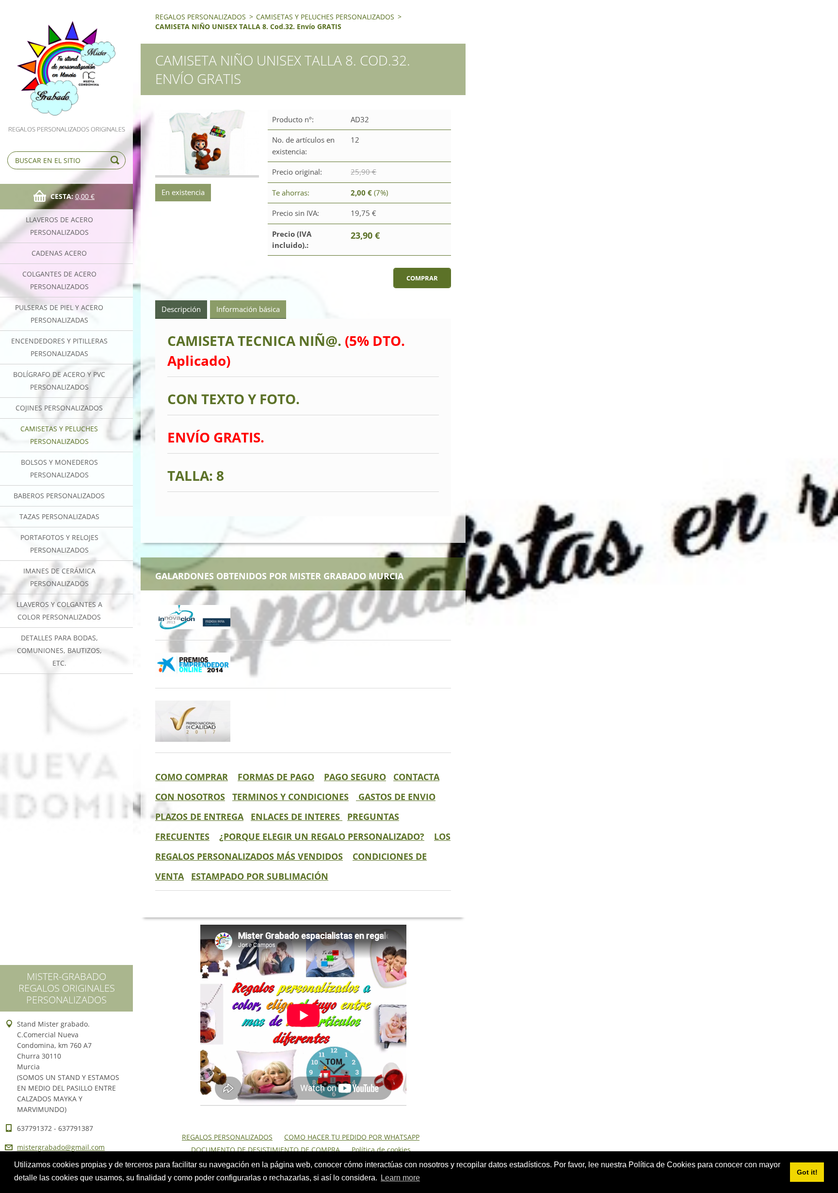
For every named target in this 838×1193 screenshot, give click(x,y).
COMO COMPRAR (191, 777)
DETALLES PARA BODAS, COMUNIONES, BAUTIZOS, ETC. (59, 650)
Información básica (248, 309)
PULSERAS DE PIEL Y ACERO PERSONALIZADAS (59, 314)
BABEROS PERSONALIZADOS (59, 495)
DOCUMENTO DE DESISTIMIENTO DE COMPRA (265, 1149)
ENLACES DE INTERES (296, 816)
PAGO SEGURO (355, 777)
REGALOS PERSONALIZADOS (200, 16)
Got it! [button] (807, 1172)
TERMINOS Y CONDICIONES (290, 796)
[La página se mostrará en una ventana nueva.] (207, 144)
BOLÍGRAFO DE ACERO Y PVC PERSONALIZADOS (59, 381)
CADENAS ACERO (59, 253)
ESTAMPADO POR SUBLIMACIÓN (259, 876)
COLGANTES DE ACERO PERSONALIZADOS (59, 280)
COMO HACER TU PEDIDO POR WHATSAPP (351, 1137)
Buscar (116, 160)
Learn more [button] (400, 1178)
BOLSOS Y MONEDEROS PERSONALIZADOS (59, 468)
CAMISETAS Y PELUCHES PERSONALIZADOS (59, 435)
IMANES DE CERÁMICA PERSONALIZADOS (59, 577)
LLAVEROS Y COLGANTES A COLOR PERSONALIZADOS (59, 610)
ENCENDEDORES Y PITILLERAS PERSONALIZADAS (59, 347)
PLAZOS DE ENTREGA (199, 816)
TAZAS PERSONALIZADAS (59, 516)
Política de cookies (381, 1149)
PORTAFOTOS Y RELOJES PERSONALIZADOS (59, 544)
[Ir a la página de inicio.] (66, 62)
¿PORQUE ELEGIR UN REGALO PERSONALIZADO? (321, 836)
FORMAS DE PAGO (276, 777)
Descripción (181, 309)
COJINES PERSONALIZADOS (59, 407)
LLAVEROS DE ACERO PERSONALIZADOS (59, 226)
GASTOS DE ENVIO (395, 796)
